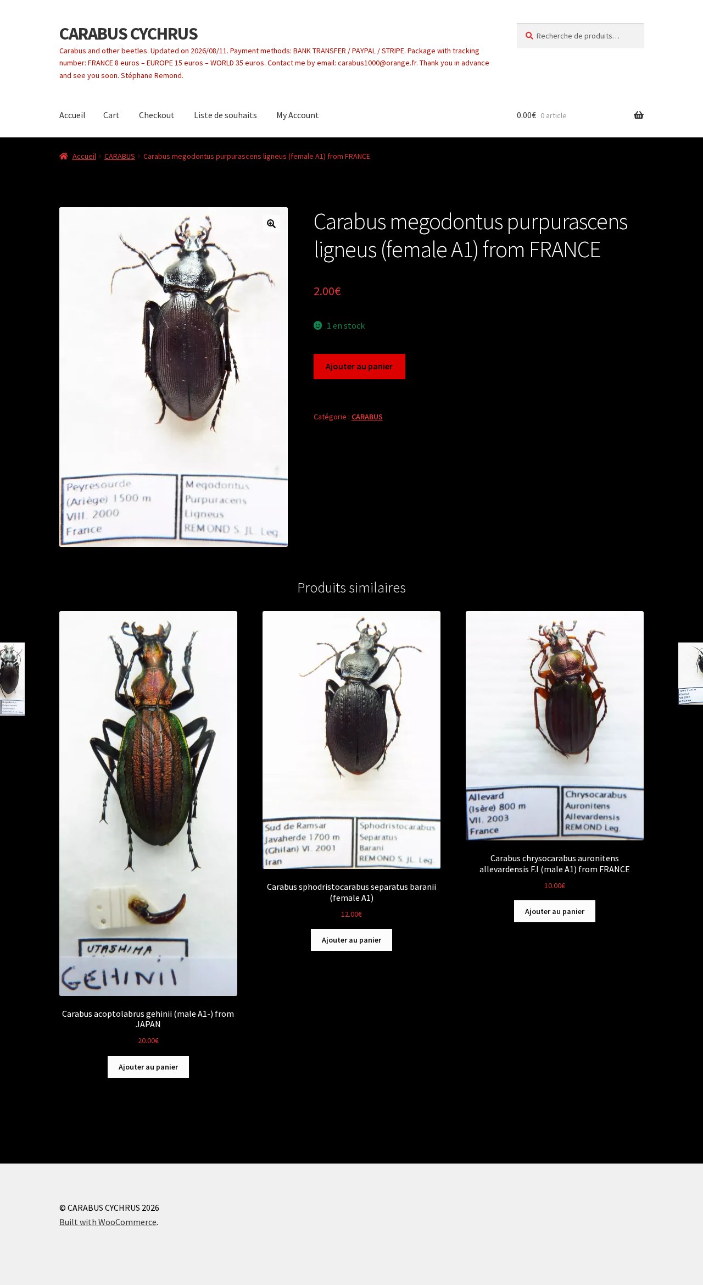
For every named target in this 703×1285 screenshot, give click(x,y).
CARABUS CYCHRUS (128, 34)
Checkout (157, 114)
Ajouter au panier (359, 366)
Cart (111, 114)
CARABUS (119, 156)
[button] (271, 223)
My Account (297, 114)
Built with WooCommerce (108, 1221)
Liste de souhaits (225, 114)
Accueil (72, 114)
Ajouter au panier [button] (148, 1067)
